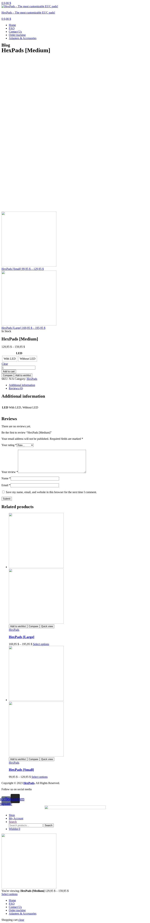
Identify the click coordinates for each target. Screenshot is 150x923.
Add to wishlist (23, 375)
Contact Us (15, 31)
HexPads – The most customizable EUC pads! (28, 12)
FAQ (12, 28)
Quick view (47, 626)
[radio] (9, 359)
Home (12, 25)
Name (6, 478)
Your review (9, 472)
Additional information (22, 385)
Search (48, 825)
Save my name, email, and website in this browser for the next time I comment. (51, 492)
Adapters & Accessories (22, 38)
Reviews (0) (16, 388)
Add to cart (9, 371)
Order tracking (17, 34)
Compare (7, 375)
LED (19, 353)
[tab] (79, 385)
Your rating (9, 445)
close (21, 919)
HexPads (32, 378)
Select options (41, 644)
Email (5, 485)
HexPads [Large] (21, 637)
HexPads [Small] (21, 770)
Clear (5, 363)
